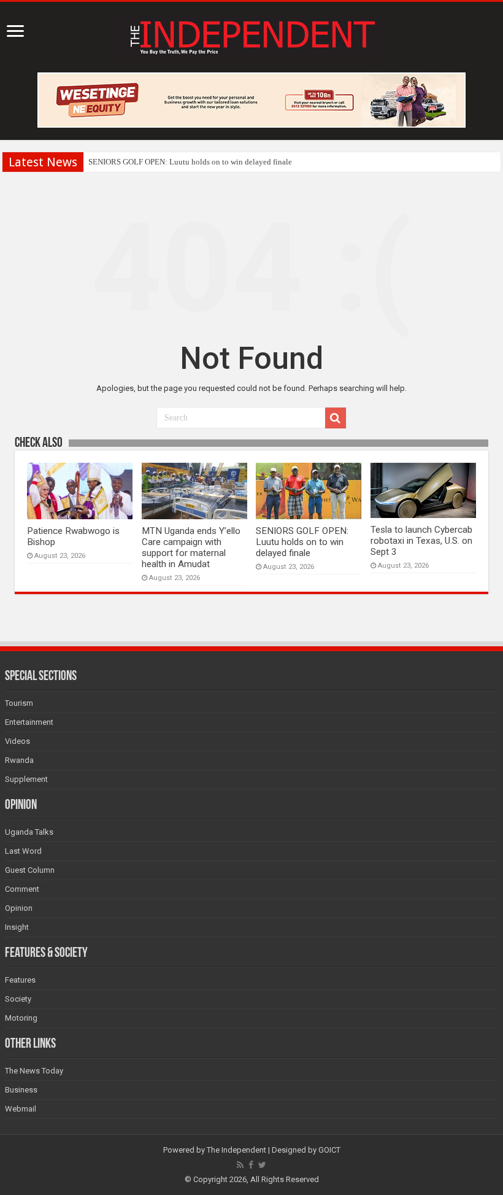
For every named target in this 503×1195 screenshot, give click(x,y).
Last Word (23, 851)
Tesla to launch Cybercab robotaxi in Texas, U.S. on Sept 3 (421, 540)
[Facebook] (251, 1165)
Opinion (19, 908)
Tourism (19, 703)
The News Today (34, 1070)
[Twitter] (262, 1165)
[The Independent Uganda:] (251, 35)
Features (20, 979)
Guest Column (30, 870)
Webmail (20, 1108)
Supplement (26, 779)
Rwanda (19, 760)
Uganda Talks (29, 832)
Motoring (21, 1018)
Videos (17, 741)
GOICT (329, 1149)
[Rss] (240, 1165)
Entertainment (29, 722)
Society (18, 999)
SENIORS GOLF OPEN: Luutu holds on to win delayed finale (190, 161)
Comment (22, 889)
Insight (17, 927)
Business (21, 1089)
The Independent (236, 1149)
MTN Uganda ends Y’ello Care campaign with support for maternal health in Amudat (191, 547)
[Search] (335, 418)
